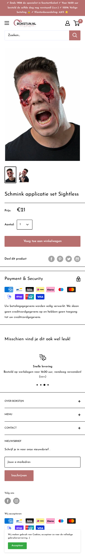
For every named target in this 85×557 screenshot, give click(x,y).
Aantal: (9, 224)
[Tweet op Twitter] (69, 259)
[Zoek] (74, 35)
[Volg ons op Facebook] (8, 501)
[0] (77, 23)
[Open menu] (7, 23)
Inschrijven (19, 475)
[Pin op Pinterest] (60, 259)
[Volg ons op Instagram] (16, 501)
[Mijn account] (67, 23)
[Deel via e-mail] (77, 259)
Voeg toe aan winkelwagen (43, 241)
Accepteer (17, 545)
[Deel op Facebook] (51, 259)
